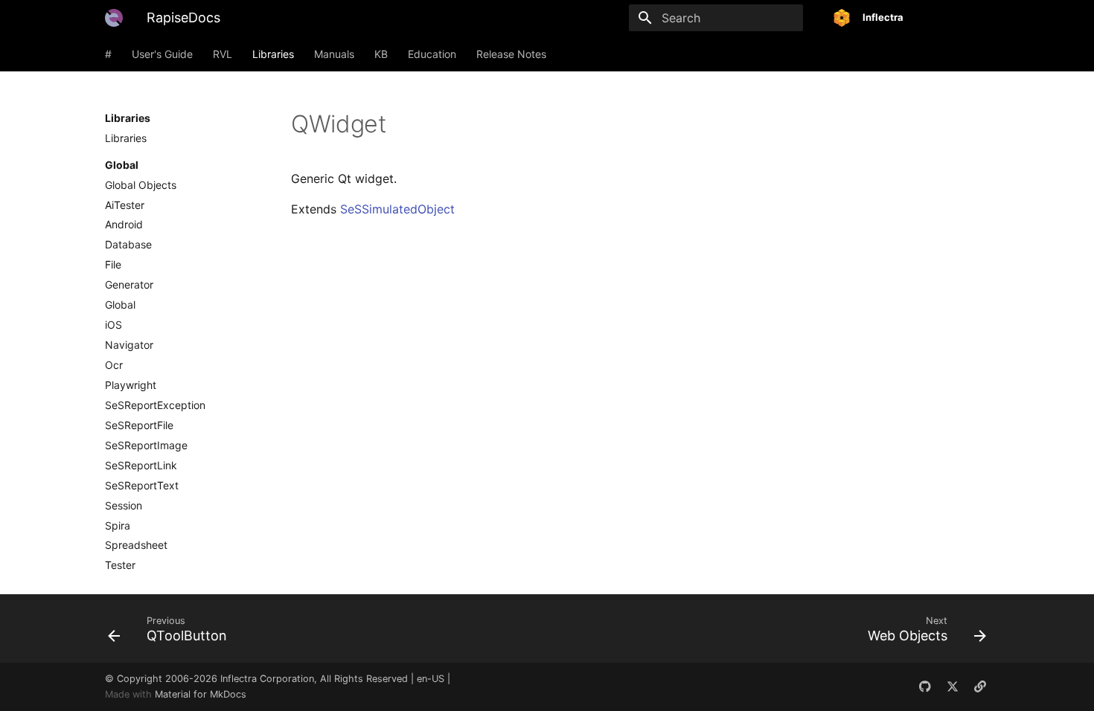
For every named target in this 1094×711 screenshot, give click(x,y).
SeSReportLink (141, 465)
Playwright (130, 385)
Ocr (114, 364)
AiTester (124, 205)
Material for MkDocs (200, 694)
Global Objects (140, 184)
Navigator (129, 344)
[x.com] (953, 686)
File (113, 264)
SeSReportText (142, 485)
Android (124, 224)
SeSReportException (155, 405)
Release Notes (511, 54)
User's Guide (162, 54)
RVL (222, 54)
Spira (117, 525)
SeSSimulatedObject (397, 209)
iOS (113, 324)
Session (123, 505)
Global (120, 304)
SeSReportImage (146, 445)
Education (432, 54)
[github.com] (925, 686)
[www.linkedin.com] (980, 686)
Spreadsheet (136, 544)
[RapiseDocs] (114, 18)
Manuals (334, 54)
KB (381, 54)
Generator (129, 284)
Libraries (273, 54)
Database (128, 244)
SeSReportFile (139, 425)
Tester (120, 565)
